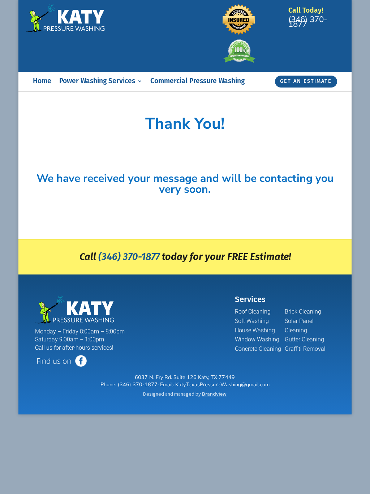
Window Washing (257, 339)
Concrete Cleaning (258, 348)
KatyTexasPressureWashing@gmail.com (222, 384)
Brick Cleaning (303, 311)
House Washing (255, 330)
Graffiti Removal (305, 348)
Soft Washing (252, 321)
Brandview (214, 394)
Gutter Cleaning (304, 339)
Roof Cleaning (253, 311)
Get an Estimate (306, 81)
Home (42, 81)
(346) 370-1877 (307, 22)
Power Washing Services (97, 81)
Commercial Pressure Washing (197, 81)
